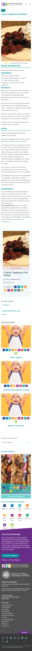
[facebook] (3, 638)
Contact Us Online (7, 595)
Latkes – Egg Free (16, 357)
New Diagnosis (6, 611)
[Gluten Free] (22, 287)
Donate (24, 632)
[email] (7, 641)
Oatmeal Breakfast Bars (16, 497)
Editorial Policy (19, 647)
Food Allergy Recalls (7, 619)
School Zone (5, 622)
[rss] (3, 641)
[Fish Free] (18, 287)
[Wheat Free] (22, 290)
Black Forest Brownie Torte (12, 141)
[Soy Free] (15, 290)
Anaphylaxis (5, 609)
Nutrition (4, 617)
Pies (3, 10)
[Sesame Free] (9, 290)
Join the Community (10, 556)
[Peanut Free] (5, 290)
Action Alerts (5, 626)
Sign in (17, 560)
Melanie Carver (15, 279)
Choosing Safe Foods (8, 615)
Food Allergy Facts (7, 605)
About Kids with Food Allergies (10, 597)
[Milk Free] (25, 287)
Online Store (5, 598)
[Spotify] (22, 638)
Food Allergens (6, 607)
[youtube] (11, 638)
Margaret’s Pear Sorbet (16, 426)
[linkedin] (26, 638)
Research (4, 624)
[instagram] (7, 638)
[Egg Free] (15, 287)
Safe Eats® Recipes (7, 613)
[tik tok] (18, 638)
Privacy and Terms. (11, 647)
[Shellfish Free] (12, 290)
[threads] (14, 638)
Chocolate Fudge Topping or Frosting (16, 390)
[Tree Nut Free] (19, 290)
